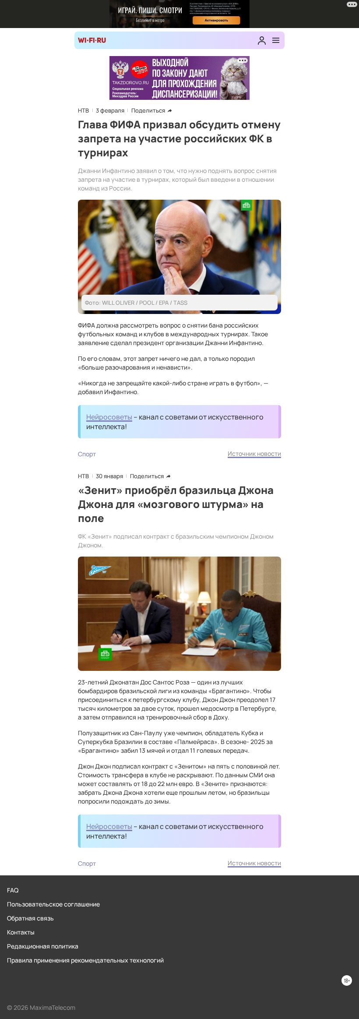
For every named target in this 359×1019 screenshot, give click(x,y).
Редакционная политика (42, 946)
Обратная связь (30, 918)
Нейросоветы (109, 417)
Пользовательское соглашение (53, 904)
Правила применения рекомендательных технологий (85, 960)
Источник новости (254, 453)
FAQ (12, 890)
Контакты (21, 932)
